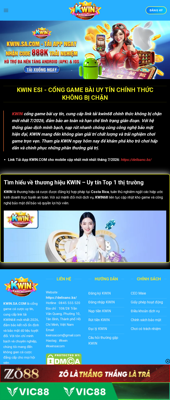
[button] (6, 10)
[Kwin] (85, 10)
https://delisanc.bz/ (61, 298)
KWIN (17, 113)
